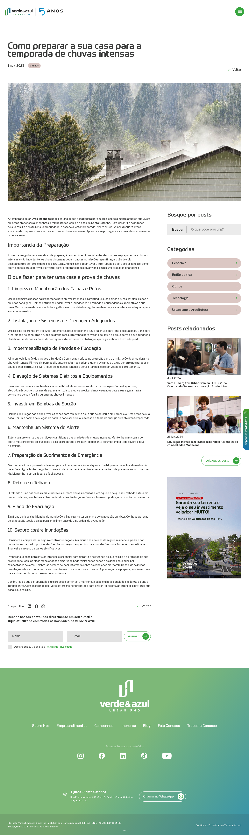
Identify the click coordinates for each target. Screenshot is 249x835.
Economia (179, 263)
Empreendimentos (72, 726)
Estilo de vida (182, 275)
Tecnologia (180, 298)
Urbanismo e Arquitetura (190, 310)
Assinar (133, 636)
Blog (147, 726)
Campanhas (103, 726)
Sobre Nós (41, 726)
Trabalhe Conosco (202, 726)
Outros (177, 286)
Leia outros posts (217, 460)
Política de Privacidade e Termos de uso (218, 825)
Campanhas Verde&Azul (246, 432)
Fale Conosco (169, 726)
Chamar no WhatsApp (158, 796)
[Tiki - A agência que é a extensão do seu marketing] (124, 830)
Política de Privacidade (59, 646)
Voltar (236, 70)
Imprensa (128, 726)
